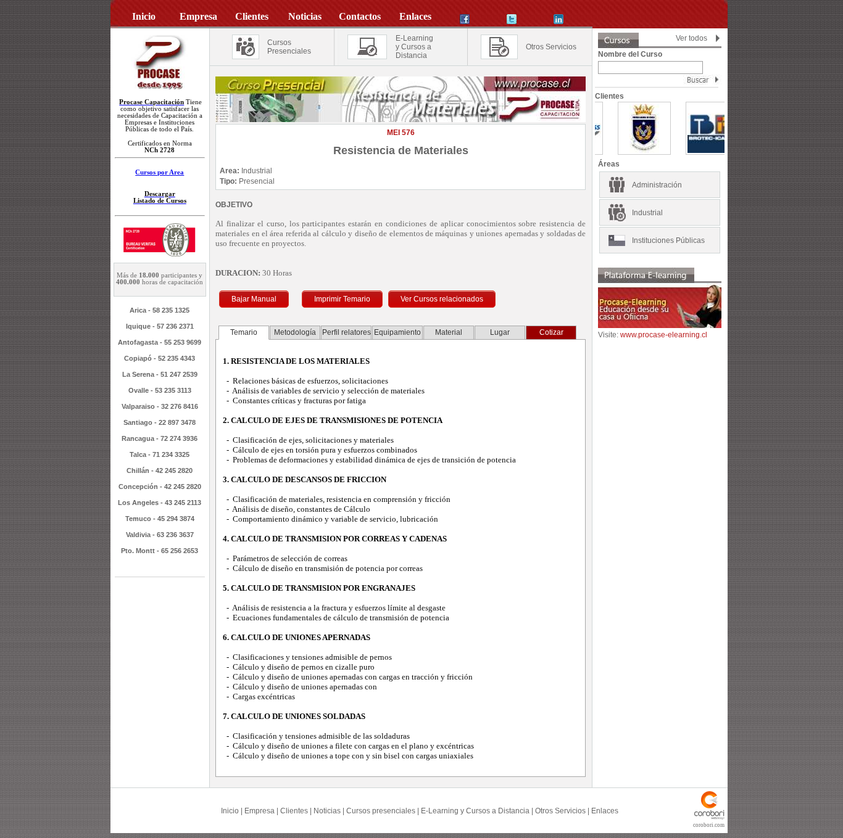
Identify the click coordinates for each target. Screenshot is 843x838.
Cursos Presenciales (289, 46)
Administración (657, 185)
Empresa (259, 811)
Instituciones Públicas (668, 240)
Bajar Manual (253, 299)
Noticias (327, 811)
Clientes (294, 811)
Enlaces (604, 811)
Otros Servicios (551, 47)
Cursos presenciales (380, 811)
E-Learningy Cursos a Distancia (414, 47)
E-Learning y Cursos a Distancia (475, 811)
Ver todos (691, 38)
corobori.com (709, 825)
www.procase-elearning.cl (663, 335)
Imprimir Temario (342, 299)
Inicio (230, 811)
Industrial (647, 212)
